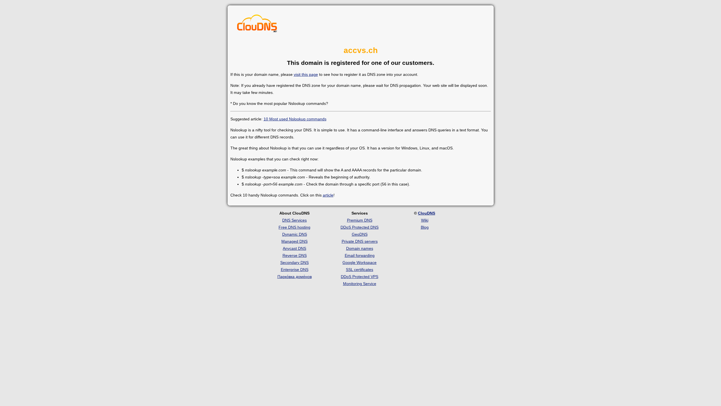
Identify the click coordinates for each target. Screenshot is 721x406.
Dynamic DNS (294, 234)
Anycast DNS (294, 248)
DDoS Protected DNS (360, 227)
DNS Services (294, 220)
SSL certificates (359, 269)
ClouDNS (426, 213)
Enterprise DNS (294, 269)
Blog (425, 227)
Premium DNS (359, 220)
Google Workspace (359, 262)
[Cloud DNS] (257, 25)
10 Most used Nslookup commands (295, 119)
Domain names (359, 248)
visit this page (306, 74)
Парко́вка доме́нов (294, 276)
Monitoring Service (359, 283)
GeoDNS (360, 234)
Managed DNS (294, 241)
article (328, 195)
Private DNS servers (360, 241)
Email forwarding (360, 255)
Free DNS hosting (294, 227)
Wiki (424, 220)
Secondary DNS (294, 262)
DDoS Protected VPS (359, 276)
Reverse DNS (294, 255)
